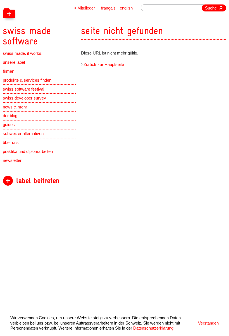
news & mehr (15, 107)
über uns (11, 142)
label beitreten (37, 180)
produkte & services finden (27, 80)
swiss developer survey (24, 98)
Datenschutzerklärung (153, 328)
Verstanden (208, 323)
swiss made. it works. (22, 53)
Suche (211, 8)
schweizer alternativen (23, 133)
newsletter (12, 160)
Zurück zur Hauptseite (104, 64)
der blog (10, 115)
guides (9, 124)
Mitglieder (86, 8)
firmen (8, 71)
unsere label (14, 62)
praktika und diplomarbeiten (28, 151)
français (108, 8)
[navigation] (54, 23)
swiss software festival (23, 89)
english (126, 8)
